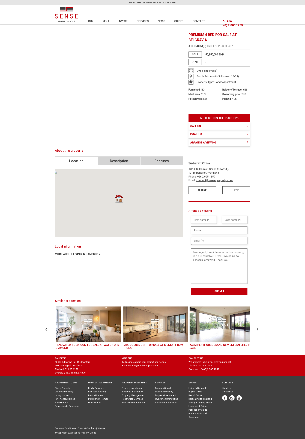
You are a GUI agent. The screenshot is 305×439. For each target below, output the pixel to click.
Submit (219, 291)
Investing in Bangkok (132, 391)
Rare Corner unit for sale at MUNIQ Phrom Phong (153, 346)
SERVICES (143, 21)
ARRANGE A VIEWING (203, 142)
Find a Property (62, 388)
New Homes (61, 402)
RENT (106, 21)
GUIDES (178, 21)
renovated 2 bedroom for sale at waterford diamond (87, 346)
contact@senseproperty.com (214, 180)
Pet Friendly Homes (65, 398)
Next (254, 330)
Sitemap (101, 428)
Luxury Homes (62, 395)
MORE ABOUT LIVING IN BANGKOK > (77, 254)
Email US (196, 134)
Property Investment (132, 388)
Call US (195, 126)
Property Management (133, 395)
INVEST (123, 21)
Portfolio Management (133, 402)
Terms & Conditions (65, 428)
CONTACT (199, 21)
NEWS (161, 21)
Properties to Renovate (67, 406)
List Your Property (64, 391)
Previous (43, 330)
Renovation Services (132, 398)
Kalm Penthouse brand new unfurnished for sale (221, 346)
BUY (90, 21)
